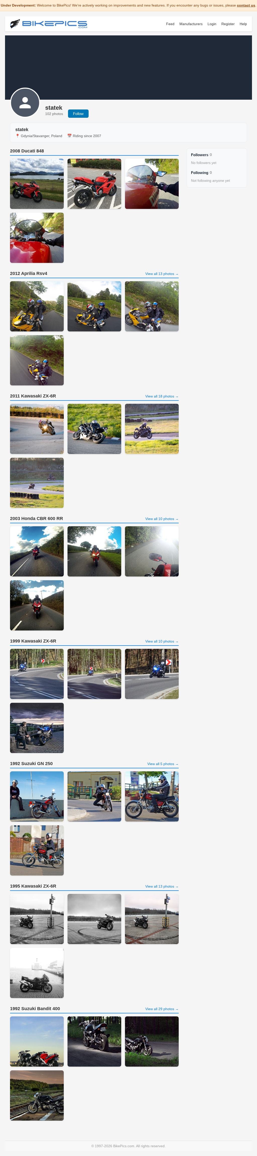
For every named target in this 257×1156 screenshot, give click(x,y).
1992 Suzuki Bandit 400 (35, 1008)
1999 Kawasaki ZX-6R (33, 641)
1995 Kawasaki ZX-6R (33, 886)
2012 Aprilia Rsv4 (28, 273)
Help (243, 24)
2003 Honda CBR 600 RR (36, 518)
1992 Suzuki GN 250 (31, 763)
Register (228, 24)
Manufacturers (191, 24)
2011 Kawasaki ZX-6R (33, 395)
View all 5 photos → (163, 764)
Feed (170, 24)
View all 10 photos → (162, 519)
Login (212, 24)
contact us (246, 5)
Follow (78, 113)
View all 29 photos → (162, 1009)
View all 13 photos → (162, 274)
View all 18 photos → (162, 396)
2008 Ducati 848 (27, 150)
